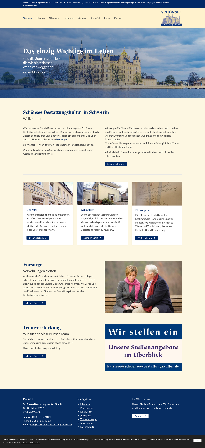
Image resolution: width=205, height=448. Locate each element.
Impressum (86, 423)
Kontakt (118, 18)
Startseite (27, 18)
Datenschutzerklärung (30, 442)
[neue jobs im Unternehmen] (143, 347)
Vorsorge (82, 18)
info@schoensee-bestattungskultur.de (51, 424)
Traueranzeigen (88, 419)
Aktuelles (85, 415)
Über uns (41, 18)
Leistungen (69, 18)
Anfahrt (138, 415)
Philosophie (54, 18)
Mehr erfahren (114, 163)
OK (197, 440)
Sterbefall (95, 18)
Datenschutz (87, 426)
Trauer (107, 18)
